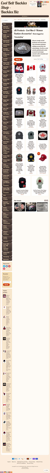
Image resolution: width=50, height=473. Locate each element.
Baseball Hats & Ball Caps (6, 203)
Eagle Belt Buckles (5, 67)
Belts (4, 195)
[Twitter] (4, 266)
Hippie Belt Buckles (6, 100)
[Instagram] (4, 269)
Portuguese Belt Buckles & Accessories (6, 183)
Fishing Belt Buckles (6, 84)
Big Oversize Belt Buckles (6, 41)
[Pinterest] (9, 266)
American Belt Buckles (6, 27)
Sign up (35, 1)
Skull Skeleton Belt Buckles (6, 137)
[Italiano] (7, 472)
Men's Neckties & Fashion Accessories (6, 215)
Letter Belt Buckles (5, 109)
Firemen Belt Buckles (6, 80)
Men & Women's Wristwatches (6, 222)
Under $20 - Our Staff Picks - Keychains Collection (6, 247)
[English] (1, 472)
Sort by (35, 59)
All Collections (24, 16)
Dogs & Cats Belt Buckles (6, 63)
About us (14, 461)
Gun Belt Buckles (5, 96)
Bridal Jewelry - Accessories (6, 209)
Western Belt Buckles (6, 160)
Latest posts (6, 259)
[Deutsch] (5, 472)
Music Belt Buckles (5, 123)
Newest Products (5, 198)
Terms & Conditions (21, 463)
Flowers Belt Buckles (6, 71)
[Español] (11, 472)
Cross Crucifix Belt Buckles (6, 54)
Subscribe (6, 284)
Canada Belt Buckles (6, 45)
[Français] (3, 472)
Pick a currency (33, 3)
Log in (31, 1)
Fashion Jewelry (5, 237)
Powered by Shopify (25, 468)
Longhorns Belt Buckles (6, 113)
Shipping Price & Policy (22, 461)
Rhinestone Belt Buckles (6, 132)
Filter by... (18, 59)
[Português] (9, 472)
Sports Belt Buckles (6, 142)
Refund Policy (39, 461)
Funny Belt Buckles (6, 88)
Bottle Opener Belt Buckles (6, 36)
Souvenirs (5, 241)
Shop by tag (6, 256)
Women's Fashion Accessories (6, 233)
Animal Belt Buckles (6, 31)
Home (4, 24)
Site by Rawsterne (25, 467)
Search (9, 461)
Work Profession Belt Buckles (6, 165)
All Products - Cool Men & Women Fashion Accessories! (29, 19)
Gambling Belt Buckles (6, 92)
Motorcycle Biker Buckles (6, 118)
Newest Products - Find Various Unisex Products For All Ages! (6, 149)
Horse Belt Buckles (5, 104)
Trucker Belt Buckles (6, 156)
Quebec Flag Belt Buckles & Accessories (6, 190)
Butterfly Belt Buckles (6, 49)
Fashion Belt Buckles (6, 253)
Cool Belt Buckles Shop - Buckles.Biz (24, 466)
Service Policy (30, 463)
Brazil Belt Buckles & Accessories (6, 171)
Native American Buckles (5, 128)
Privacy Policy (32, 461)
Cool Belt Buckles (5, 59)
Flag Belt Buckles (5, 75)
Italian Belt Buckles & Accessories (6, 177)
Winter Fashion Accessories (6, 227)
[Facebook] (7, 266)
